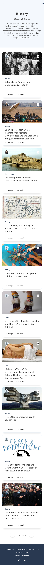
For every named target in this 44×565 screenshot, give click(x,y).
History (7, 78)
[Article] (22, 63)
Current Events (10, 174)
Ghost (27, 556)
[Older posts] (31, 535)
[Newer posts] (12, 535)
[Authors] (7, 56)
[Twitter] (25, 561)
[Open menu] (3, 3)
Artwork (7, 318)
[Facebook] (19, 561)
